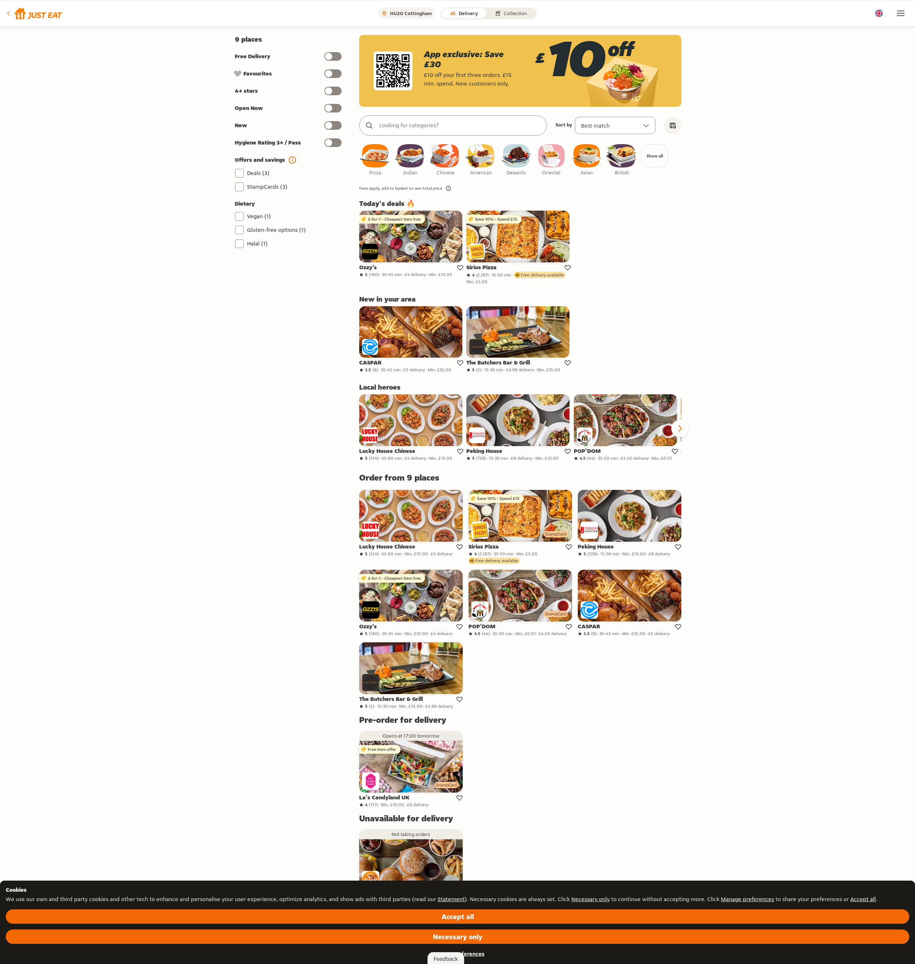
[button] (34, 13)
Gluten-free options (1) (276, 230)
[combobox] (460, 125)
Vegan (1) (259, 216)
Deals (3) (258, 173)
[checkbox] (375, 160)
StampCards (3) (267, 186)
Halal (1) (257, 243)
